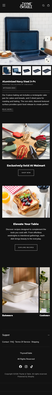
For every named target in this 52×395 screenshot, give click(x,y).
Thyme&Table (26, 353)
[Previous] (42, 190)
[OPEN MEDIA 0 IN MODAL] (47, 60)
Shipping (6, 84)
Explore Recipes (26, 247)
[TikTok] (31, 366)
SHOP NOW (26, 172)
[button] (4, 5)
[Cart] (48, 5)
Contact (5, 342)
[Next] (45, 190)
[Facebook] (20, 366)
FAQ (12, 342)
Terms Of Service (22, 342)
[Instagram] (26, 366)
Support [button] (5, 335)
